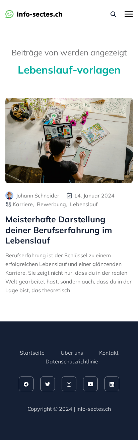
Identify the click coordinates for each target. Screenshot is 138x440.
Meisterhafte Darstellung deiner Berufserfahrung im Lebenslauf (58, 230)
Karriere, (23, 204)
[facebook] (26, 384)
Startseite (32, 352)
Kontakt (109, 352)
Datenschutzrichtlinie (72, 361)
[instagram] (69, 384)
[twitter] (47, 384)
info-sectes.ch (93, 408)
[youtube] (90, 384)
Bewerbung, (52, 204)
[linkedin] (112, 384)
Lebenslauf (83, 204)
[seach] (113, 14)
